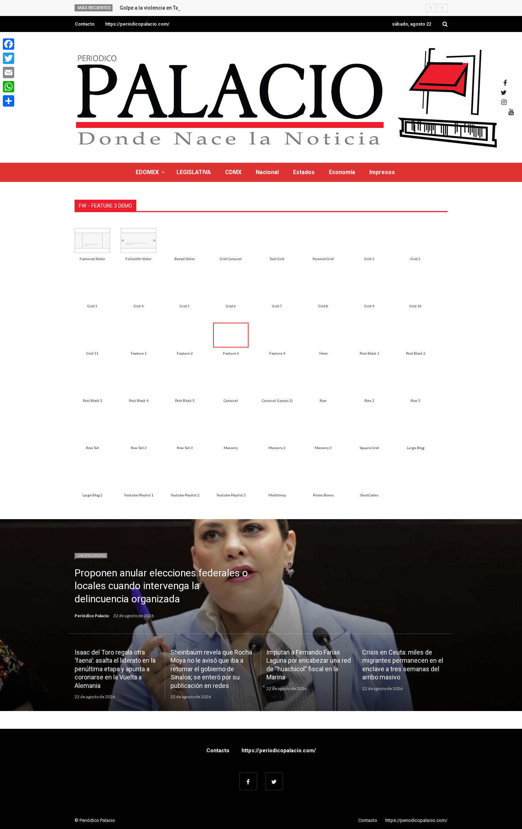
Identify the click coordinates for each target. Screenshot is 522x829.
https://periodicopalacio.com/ (137, 24)
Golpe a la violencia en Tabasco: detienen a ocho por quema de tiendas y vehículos (216, 8)
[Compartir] (8, 101)
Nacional (267, 172)
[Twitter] (8, 58)
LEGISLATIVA (193, 172)
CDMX (233, 172)
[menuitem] (92, 240)
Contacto (84, 24)
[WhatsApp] (8, 87)
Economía (342, 172)
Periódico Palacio (92, 615)
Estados (304, 172)
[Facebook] (8, 44)
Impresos (382, 172)
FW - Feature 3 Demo (105, 206)
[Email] (8, 72)
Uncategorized (90, 555)
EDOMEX (147, 172)
